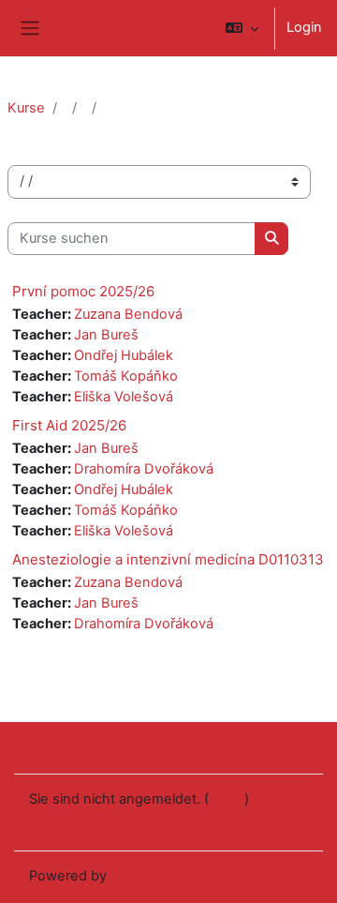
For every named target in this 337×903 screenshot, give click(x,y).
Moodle (134, 875)
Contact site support (119, 746)
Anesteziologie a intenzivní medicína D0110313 (168, 559)
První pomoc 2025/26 (83, 291)
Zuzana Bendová (128, 314)
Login (304, 27)
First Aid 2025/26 (69, 425)
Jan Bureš (106, 334)
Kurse (26, 107)
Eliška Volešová (123, 396)
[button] (242, 28)
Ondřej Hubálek (123, 355)
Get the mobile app (91, 822)
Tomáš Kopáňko (126, 376)
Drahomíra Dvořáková (143, 468)
